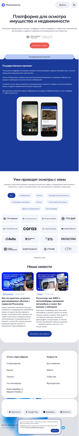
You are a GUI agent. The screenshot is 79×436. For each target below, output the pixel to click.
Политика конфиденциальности (13, 427)
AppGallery (50, 412)
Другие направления (30, 209)
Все (11, 195)
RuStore (66, 412)
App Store (16, 412)
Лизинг (39, 202)
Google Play (33, 412)
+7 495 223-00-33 (9, 93)
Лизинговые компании (58, 202)
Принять (55, 431)
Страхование (25, 195)
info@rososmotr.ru (53, 91)
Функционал (8, 294)
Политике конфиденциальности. (34, 427)
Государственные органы (59, 195)
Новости (52, 357)
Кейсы (40, 294)
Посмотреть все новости (39, 334)
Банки (39, 195)
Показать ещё (39, 257)
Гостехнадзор (51, 209)
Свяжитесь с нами (39, 45)
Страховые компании (21, 202)
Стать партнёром (17, 357)
